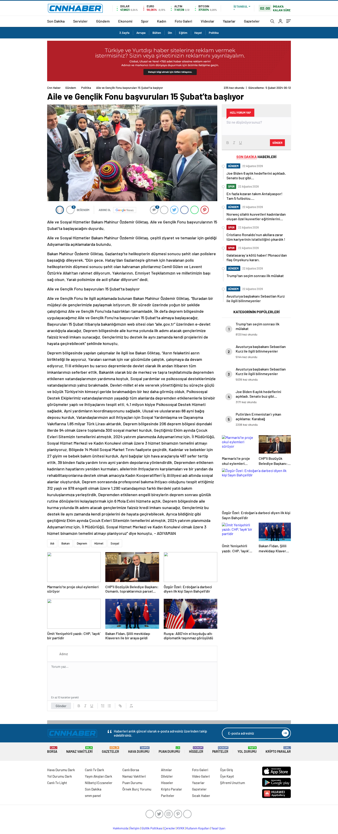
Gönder (61, 706)
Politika (214, 33)
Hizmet (98, 543)
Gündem (103, 21)
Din (170, 33)
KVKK (180, 828)
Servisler (80, 21)
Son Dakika (56, 21)
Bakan (65, 543)
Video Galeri (201, 776)
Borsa (52, 749)
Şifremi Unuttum (232, 783)
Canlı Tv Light (57, 783)
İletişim (135, 828)
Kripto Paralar (278, 749)
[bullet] (109, 706)
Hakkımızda (120, 828)
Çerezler (169, 828)
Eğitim (183, 33)
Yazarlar (229, 21)
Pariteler (220, 749)
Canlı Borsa (130, 770)
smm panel (93, 795)
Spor (145, 21)
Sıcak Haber (201, 795)
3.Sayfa (124, 33)
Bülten (156, 33)
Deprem (82, 543)
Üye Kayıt (227, 776)
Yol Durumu (247, 749)
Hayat (198, 33)
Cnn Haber (54, 88)
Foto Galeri (183, 21)
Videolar (207, 21)
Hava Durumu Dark (61, 770)
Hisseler (196, 749)
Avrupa (141, 33)
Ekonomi (125, 21)
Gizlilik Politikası (151, 828)
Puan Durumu (169, 749)
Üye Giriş (226, 770)
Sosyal (115, 543)
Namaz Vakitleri (79, 749)
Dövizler (167, 776)
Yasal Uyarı (218, 828)
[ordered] (103, 706)
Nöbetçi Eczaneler (98, 783)
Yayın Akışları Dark (98, 776)
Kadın (161, 21)
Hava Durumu (138, 749)
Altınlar (166, 770)
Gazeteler (252, 21)
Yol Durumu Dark (59, 776)
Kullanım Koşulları (197, 828)
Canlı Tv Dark (94, 770)
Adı (52, 543)
